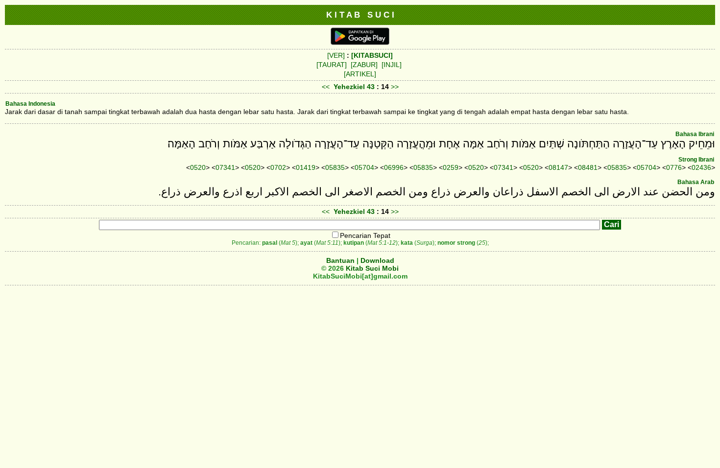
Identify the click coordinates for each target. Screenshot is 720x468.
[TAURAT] (331, 65)
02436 (701, 167)
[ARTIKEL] (360, 74)
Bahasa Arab (695, 182)
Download (377, 260)
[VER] (336, 55)
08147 (558, 167)
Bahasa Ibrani (694, 134)
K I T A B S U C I (360, 15)
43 (372, 87)
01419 (305, 167)
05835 (335, 167)
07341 (225, 167)
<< (326, 87)
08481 (588, 167)
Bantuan (340, 260)
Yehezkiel (349, 87)
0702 (278, 167)
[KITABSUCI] (372, 55)
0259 (450, 167)
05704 (364, 167)
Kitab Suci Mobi (372, 268)
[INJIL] (392, 65)
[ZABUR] (364, 65)
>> (395, 87)
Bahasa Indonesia (30, 104)
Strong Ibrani (696, 160)
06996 (394, 167)
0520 (198, 167)
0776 (674, 167)
